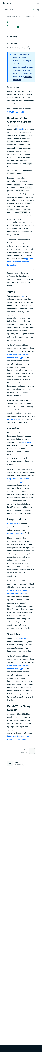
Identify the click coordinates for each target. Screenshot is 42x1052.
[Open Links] (38, 3)
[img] (9, 48)
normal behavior (14, 419)
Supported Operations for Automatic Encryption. (20, 261)
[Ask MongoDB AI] (34, 9)
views (23, 296)
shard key (22, 638)
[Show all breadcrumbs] (19, 16)
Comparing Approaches (32, 16)
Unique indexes (13, 524)
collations (26, 442)
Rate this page (12, 43)
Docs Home (11, 16)
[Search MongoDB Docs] (30, 9)
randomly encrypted (16, 533)
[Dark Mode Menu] (37, 9)
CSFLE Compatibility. (16, 112)
